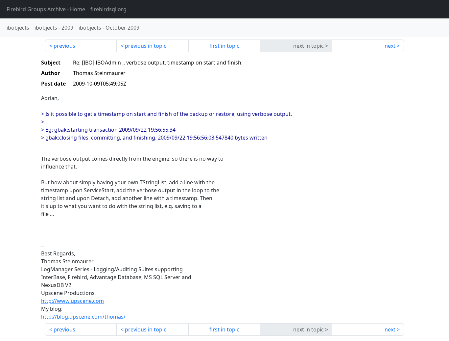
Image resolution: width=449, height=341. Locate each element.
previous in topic (145, 45)
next (390, 45)
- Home (46, 9)
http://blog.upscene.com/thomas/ (83, 316)
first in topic (224, 45)
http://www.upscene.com (72, 300)
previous (64, 45)
